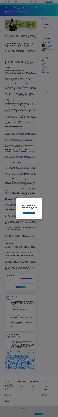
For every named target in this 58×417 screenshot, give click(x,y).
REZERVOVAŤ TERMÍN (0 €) (29, 213)
